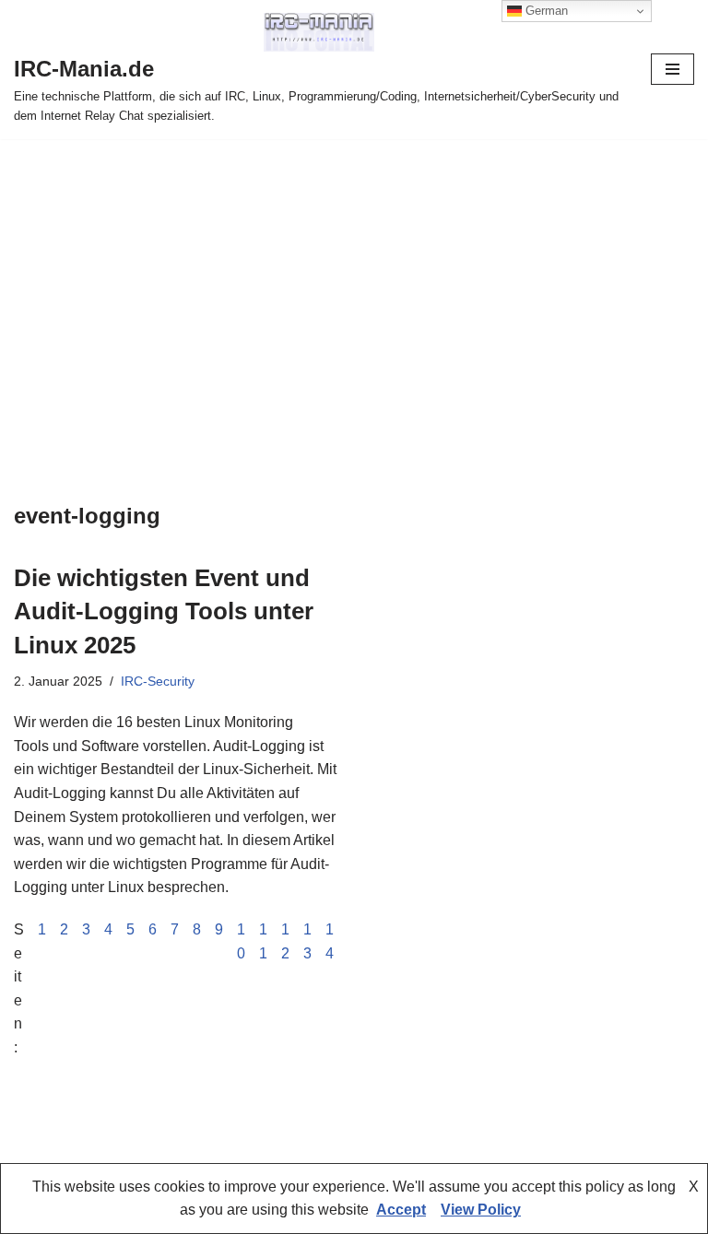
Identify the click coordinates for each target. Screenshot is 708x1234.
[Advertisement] (354, 277)
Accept (401, 1209)
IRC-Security (158, 681)
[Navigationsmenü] (672, 69)
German (545, 11)
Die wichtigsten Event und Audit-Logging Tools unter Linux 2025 (163, 611)
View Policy (481, 1209)
